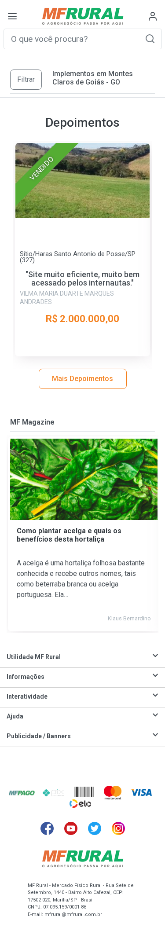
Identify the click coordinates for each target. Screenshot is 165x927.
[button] (150, 38)
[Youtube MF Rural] (71, 828)
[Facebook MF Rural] (47, 828)
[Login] (152, 16)
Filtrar (26, 79)
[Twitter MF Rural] (94, 828)
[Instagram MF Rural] (118, 828)
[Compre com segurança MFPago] (22, 792)
